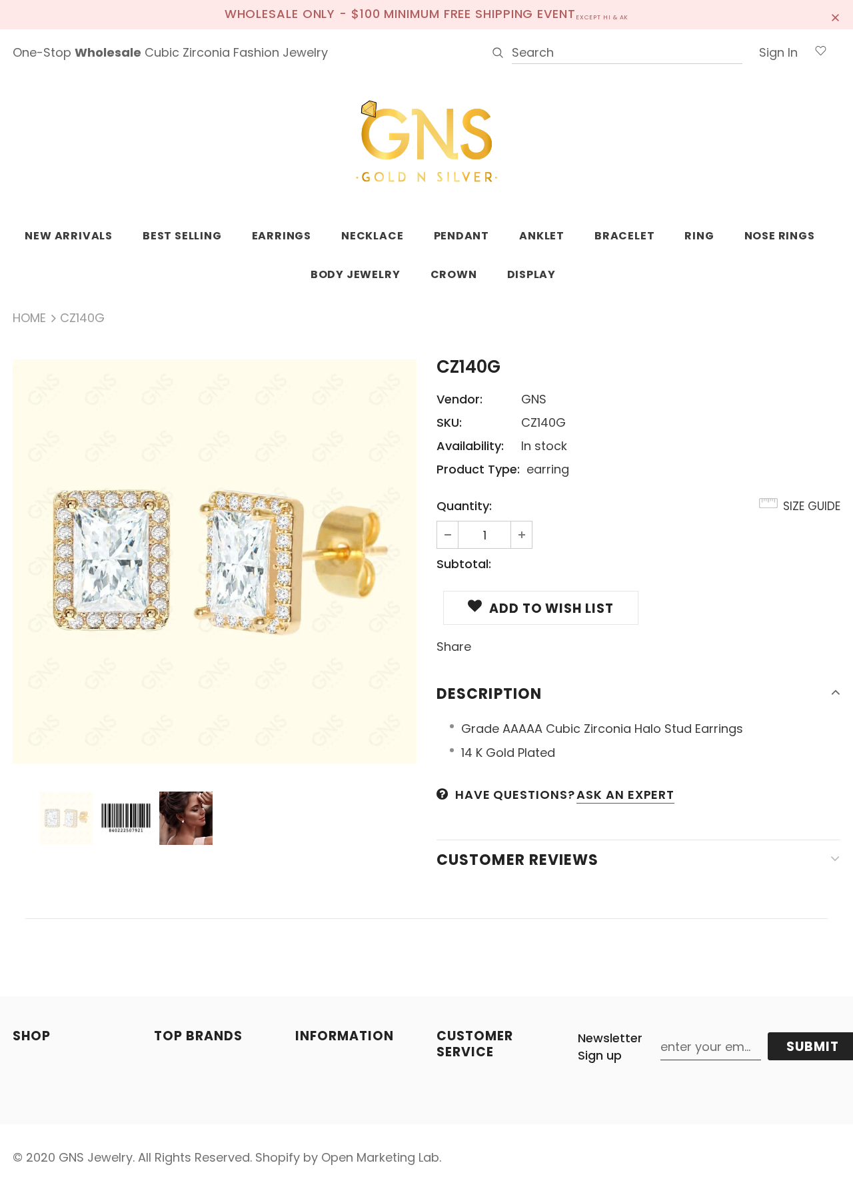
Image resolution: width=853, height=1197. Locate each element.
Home (29, 317)
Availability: (470, 445)
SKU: (449, 422)
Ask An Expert (625, 794)
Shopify (277, 1157)
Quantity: (464, 505)
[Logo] (426, 142)
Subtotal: (463, 563)
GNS (533, 399)
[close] (835, 14)
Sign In (778, 52)
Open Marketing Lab (380, 1157)
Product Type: (478, 469)
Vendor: (459, 399)
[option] (215, 561)
